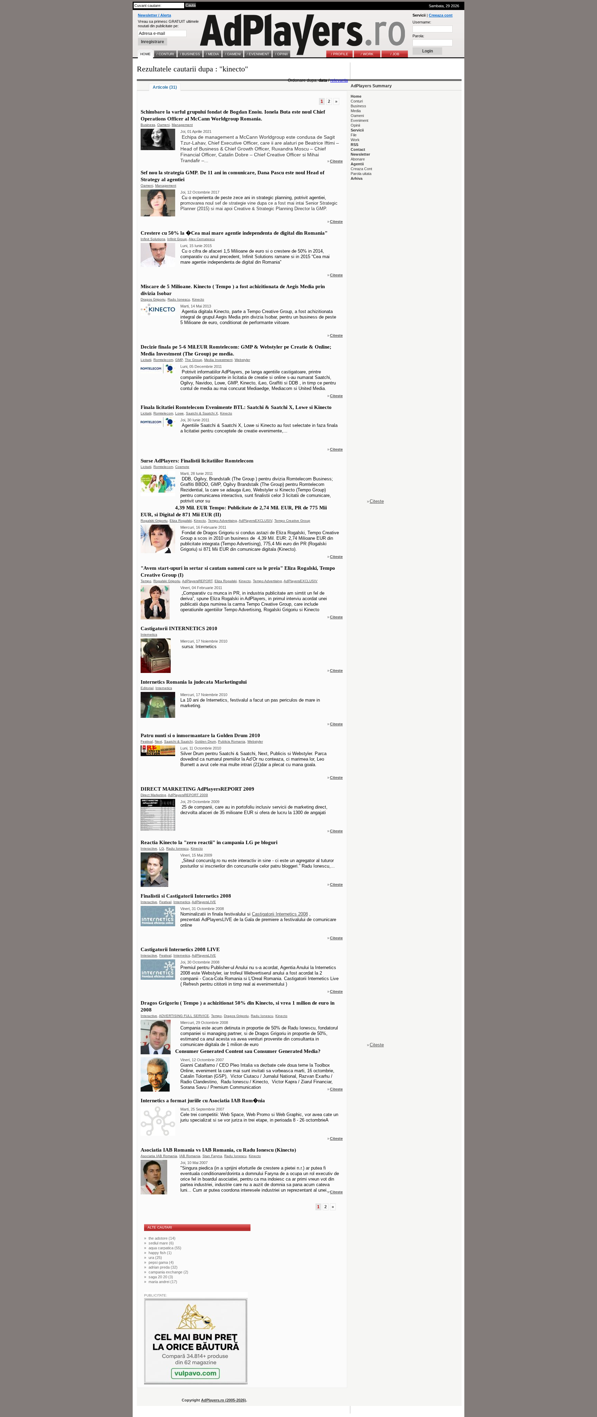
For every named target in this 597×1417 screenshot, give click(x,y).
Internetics (149, 634)
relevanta (339, 80)
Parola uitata (361, 174)
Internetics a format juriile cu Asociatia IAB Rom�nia (203, 1100)
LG (161, 848)
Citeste (336, 161)
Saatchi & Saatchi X (202, 413)
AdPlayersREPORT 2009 (188, 795)
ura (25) (155, 1257)
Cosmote (182, 467)
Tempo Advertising (222, 520)
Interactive (149, 848)
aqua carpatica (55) (165, 1248)
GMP (179, 360)
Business (148, 125)
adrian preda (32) (163, 1267)
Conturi (357, 101)
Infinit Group (177, 239)
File (354, 135)
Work (355, 140)
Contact (358, 149)
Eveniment (359, 120)
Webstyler (242, 360)
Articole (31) (165, 87)
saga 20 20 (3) (161, 1277)
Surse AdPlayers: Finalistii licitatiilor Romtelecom (197, 460)
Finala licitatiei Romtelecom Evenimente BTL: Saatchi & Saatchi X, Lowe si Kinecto (236, 407)
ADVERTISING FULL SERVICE (184, 1016)
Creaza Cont (361, 169)
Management (182, 125)
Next (158, 741)
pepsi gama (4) (161, 1262)
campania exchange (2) (168, 1272)
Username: (422, 22)
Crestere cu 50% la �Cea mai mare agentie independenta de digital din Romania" (234, 233)
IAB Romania (189, 1156)
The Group (193, 360)
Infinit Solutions (153, 239)
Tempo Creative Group (292, 520)
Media (356, 111)
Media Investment (218, 360)
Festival (147, 741)
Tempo (146, 581)
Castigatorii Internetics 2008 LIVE (180, 949)
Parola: (418, 36)
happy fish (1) (160, 1253)
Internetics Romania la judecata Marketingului (194, 682)
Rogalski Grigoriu (154, 520)
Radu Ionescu (179, 299)
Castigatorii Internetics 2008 (280, 914)
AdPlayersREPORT (197, 581)
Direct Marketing (153, 795)
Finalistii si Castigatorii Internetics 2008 (186, 896)
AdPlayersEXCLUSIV (255, 520)
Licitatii (146, 360)
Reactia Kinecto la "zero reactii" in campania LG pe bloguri (209, 842)
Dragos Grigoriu (153, 299)
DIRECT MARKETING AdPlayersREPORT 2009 (197, 789)
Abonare (358, 159)
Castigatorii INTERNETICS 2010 (179, 628)
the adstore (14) (162, 1238)
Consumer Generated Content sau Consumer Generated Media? (248, 1051)
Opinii (355, 125)
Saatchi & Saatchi (178, 741)
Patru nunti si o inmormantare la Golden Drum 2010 (200, 735)
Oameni (163, 125)
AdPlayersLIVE (204, 902)
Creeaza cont (441, 15)
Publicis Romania (231, 741)
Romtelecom (163, 360)
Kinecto (198, 299)
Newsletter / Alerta (154, 15)
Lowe (179, 413)
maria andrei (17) (163, 1282)
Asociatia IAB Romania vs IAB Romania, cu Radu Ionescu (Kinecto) (218, 1150)
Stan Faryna (212, 1156)
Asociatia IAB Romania (159, 1156)
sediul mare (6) (161, 1243)
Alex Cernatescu (202, 239)
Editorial (147, 688)
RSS (354, 145)
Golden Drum (205, 741)
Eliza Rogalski (181, 520)
